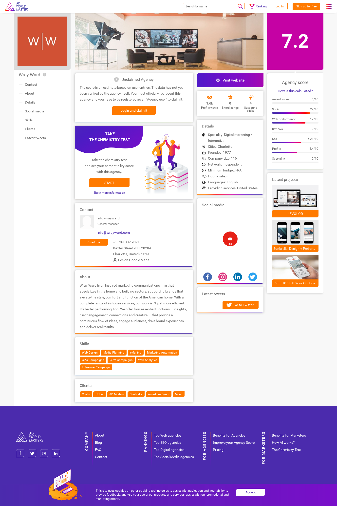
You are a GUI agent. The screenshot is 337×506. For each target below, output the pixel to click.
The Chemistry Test (286, 450)
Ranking (261, 6)
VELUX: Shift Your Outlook (295, 283)
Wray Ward (29, 74)
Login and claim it (133, 110)
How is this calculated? (295, 91)
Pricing (218, 450)
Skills (29, 120)
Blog (98, 442)
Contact (31, 84)
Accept (250, 492)
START (109, 183)
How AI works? (283, 442)
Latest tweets (35, 138)
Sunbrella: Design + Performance (295, 249)
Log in (280, 6)
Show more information (109, 192)
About (29, 93)
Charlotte (94, 242)
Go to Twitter (244, 305)
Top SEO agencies (167, 442)
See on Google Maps (133, 260)
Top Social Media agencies (174, 457)
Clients (30, 129)
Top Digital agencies (169, 450)
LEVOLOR (295, 214)
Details (30, 102)
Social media (34, 111)
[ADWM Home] (29, 434)
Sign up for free (306, 6)
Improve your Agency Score (234, 442)
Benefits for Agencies (229, 435)
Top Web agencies (167, 435)
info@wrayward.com (113, 232)
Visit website (233, 80)
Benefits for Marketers (289, 435)
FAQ (98, 450)
